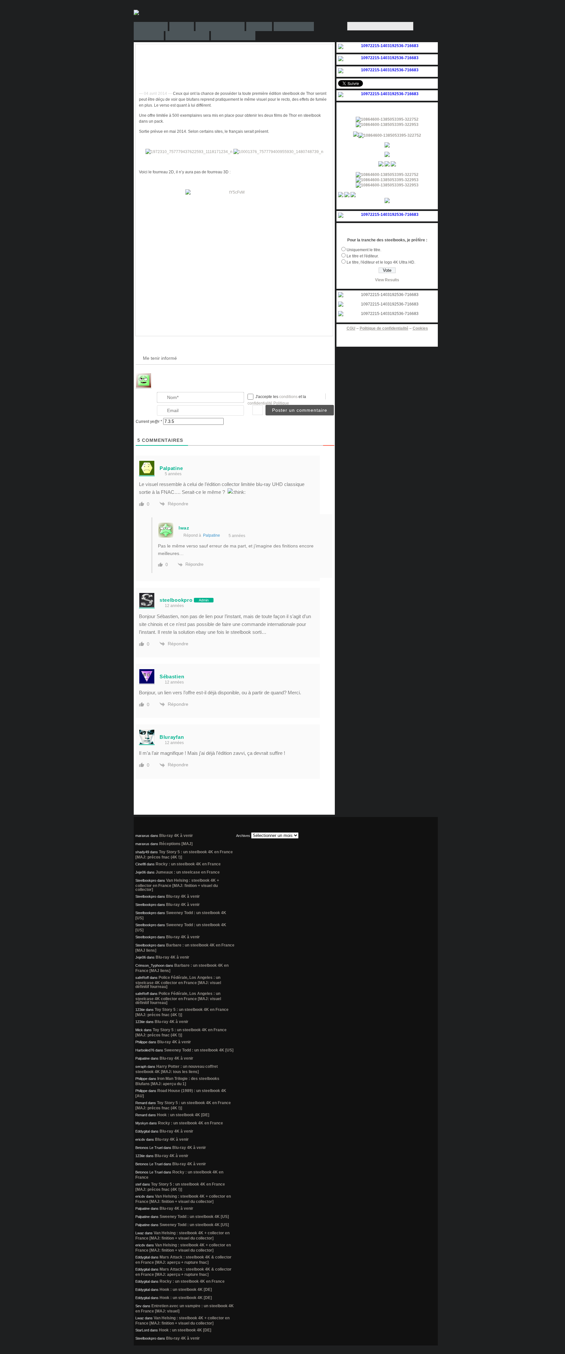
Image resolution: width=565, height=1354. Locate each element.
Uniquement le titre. (364, 250)
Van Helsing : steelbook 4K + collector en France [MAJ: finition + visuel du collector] (177, 885)
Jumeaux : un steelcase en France (188, 872)
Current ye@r (149, 421)
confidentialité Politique (268, 403)
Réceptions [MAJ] (176, 844)
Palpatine (211, 535)
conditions (289, 396)
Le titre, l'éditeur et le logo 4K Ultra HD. (381, 262)
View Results (387, 280)
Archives (243, 836)
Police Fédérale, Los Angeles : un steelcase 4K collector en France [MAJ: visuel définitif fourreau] (178, 982)
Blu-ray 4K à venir (176, 835)
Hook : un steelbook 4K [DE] (183, 1115)
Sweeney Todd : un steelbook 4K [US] (198, 1050)
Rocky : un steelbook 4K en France (188, 864)
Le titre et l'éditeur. (363, 256)
